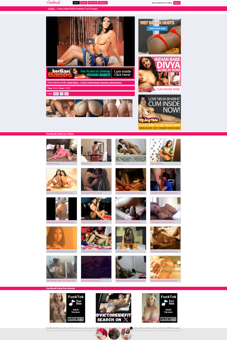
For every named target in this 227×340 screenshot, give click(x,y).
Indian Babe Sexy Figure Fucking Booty (60, 222)
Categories (103, 3)
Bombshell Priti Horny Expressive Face (94, 222)
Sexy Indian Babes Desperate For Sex (60, 193)
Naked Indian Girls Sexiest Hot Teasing (164, 280)
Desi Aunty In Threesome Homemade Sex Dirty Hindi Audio (97, 251)
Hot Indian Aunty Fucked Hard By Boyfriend (165, 193)
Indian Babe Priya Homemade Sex (162, 222)
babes (56, 94)
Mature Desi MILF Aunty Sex (91, 280)
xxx (61, 94)
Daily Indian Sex (87, 163)
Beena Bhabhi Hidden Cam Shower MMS (61, 280)
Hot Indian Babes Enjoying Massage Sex (129, 193)
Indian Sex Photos (157, 163)
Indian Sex (119, 163)
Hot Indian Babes (122, 251)
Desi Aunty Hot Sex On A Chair (92, 193)
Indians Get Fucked (53, 163)
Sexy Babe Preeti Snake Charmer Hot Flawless (166, 251)
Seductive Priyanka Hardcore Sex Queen (61, 251)
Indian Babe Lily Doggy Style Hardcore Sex (130, 280)
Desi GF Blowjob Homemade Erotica (128, 222)
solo (66, 94)
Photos (83, 3)
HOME (51, 8)
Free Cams (92, 3)
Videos (76, 3)
